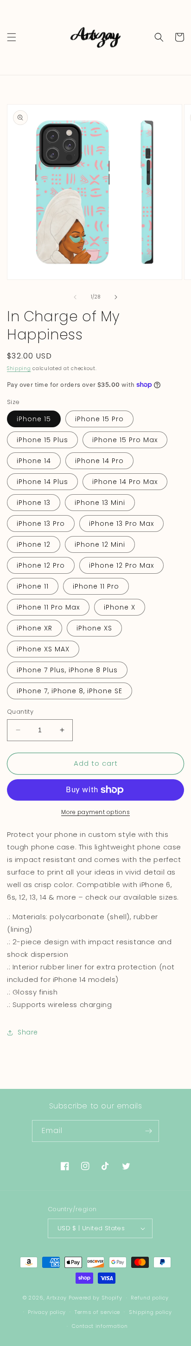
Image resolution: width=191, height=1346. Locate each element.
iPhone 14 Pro (99, 460)
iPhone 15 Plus (42, 439)
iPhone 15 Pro (99, 419)
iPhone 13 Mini (100, 502)
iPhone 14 (34, 460)
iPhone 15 (34, 419)
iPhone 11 (33, 586)
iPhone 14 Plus (42, 481)
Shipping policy (150, 1312)
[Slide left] (75, 297)
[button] (11, 37)
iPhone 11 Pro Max (48, 607)
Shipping (19, 368)
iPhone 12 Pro (41, 565)
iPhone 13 (34, 502)
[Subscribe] (148, 1131)
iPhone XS (94, 628)
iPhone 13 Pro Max (121, 523)
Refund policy (149, 1297)
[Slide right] (116, 297)
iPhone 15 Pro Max (125, 439)
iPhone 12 (34, 544)
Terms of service (97, 1312)
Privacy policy (47, 1312)
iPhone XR (34, 628)
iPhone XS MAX (43, 649)
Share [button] (28, 1032)
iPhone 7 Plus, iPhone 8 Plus (67, 670)
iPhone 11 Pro (96, 586)
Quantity (20, 711)
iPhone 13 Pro (41, 523)
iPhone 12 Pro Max (121, 565)
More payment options (95, 812)
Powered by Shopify (95, 1297)
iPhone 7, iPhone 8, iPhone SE (69, 691)
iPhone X (119, 607)
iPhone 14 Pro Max (125, 481)
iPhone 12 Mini (100, 544)
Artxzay (56, 1297)
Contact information (99, 1326)
